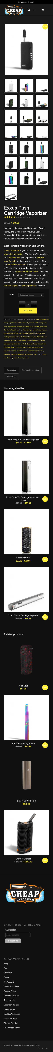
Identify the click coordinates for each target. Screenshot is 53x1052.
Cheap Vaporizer (11, 250)
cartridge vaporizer (42, 319)
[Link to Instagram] (38, 1048)
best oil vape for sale (40, 330)
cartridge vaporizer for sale (13, 337)
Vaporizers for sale (11, 1005)
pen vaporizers (29, 285)
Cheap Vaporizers (33, 340)
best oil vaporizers (28, 333)
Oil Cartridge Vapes (12, 1028)
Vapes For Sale (10, 1019)
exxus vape (22, 347)
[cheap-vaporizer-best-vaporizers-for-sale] (22, 10)
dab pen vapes (11, 285)
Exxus (44, 354)
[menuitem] (23, 2)
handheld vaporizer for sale (27, 354)
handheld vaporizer (10, 354)
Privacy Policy (10, 991)
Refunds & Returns (12, 996)
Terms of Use (9, 1000)
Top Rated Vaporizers (11, 330)
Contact (7, 977)
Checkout (8, 973)
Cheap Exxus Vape (29, 337)
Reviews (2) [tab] (11, 377)
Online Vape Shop (11, 986)
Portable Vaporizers (40, 326)
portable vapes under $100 (23, 326)
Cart (31, 2)
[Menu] (34, 10)
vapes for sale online (13, 254)
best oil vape (27, 330)
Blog (6, 964)
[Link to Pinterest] (47, 1048)
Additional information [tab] (30, 370)
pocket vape (14, 257)
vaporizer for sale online (27, 271)
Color (11, 294)
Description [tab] (11, 370)
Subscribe (10, 930)
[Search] (27, 10)
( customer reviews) (23, 217)
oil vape (11, 326)
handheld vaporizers (16, 264)
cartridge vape (40, 333)
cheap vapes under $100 (12, 323)
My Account (22, 2)
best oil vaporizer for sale (12, 333)
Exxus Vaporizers (28, 323)
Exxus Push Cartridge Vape (27, 344)
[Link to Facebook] (43, 1048)
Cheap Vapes (21, 340)
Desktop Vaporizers (12, 1014)
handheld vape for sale (35, 351)
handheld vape (22, 351)
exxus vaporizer (32, 347)
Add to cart (28, 311)
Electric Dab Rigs (11, 1023)
